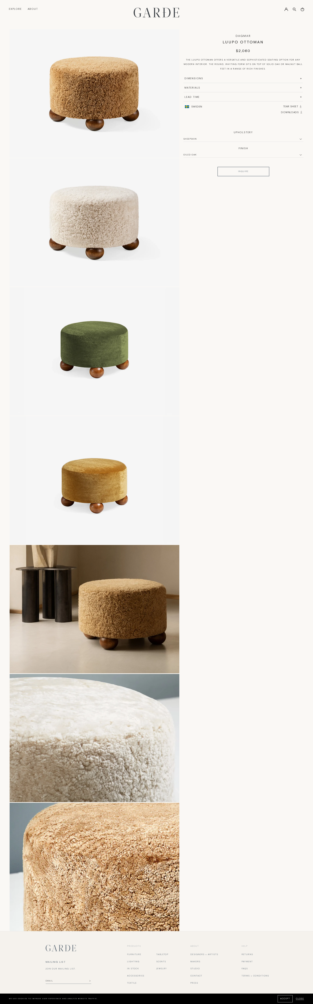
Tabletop (162, 955)
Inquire (243, 172)
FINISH (243, 148)
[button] (302, 10)
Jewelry (161, 969)
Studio (195, 969)
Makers (195, 962)
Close (300, 999)
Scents (161, 962)
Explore (15, 9)
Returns (247, 955)
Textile (132, 983)
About (33, 9)
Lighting (133, 962)
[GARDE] (156, 12)
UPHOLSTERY (243, 132)
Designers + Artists (204, 955)
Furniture (134, 955)
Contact (196, 976)
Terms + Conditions (255, 976)
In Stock (133, 969)
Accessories (135, 976)
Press (194, 983)
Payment (247, 962)
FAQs (245, 969)
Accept (285, 999)
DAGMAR (243, 36)
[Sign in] (286, 10)
